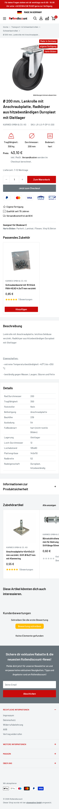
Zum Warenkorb (41, 179)
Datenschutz (9, 720)
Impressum (8, 715)
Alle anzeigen (49, 505)
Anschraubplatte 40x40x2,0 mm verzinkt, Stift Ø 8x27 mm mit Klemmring (20, 555)
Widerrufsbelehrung (13, 724)
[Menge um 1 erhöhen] (22, 179)
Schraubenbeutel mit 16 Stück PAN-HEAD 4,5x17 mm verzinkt (20, 287)
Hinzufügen (21, 309)
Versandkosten (29, 157)
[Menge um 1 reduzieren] (6, 179)
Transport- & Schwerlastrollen (24, 27)
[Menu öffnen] (4, 18)
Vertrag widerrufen (12, 734)
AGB (5, 729)
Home (5, 27)
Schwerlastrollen (10, 30)
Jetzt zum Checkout (29, 188)
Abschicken (29, 693)
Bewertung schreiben (29, 626)
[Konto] (41, 18)
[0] (53, 18)
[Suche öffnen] (35, 18)
